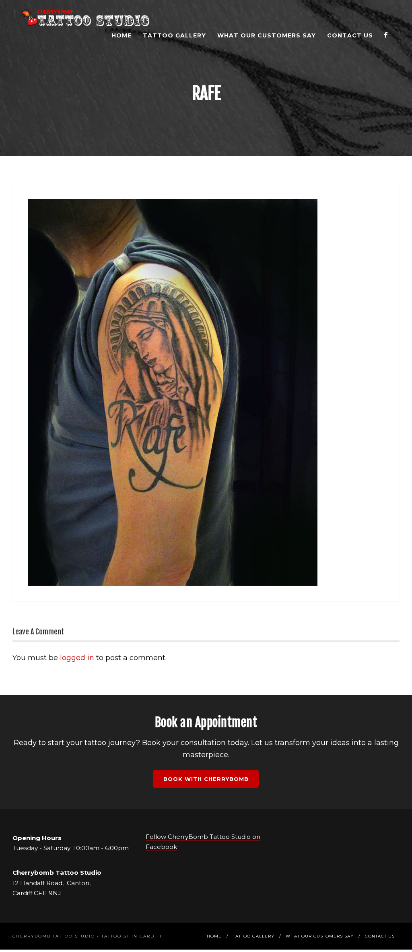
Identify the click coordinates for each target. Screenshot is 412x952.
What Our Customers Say (266, 35)
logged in (77, 657)
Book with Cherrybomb (206, 779)
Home (121, 35)
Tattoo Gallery (174, 35)
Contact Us (350, 35)
